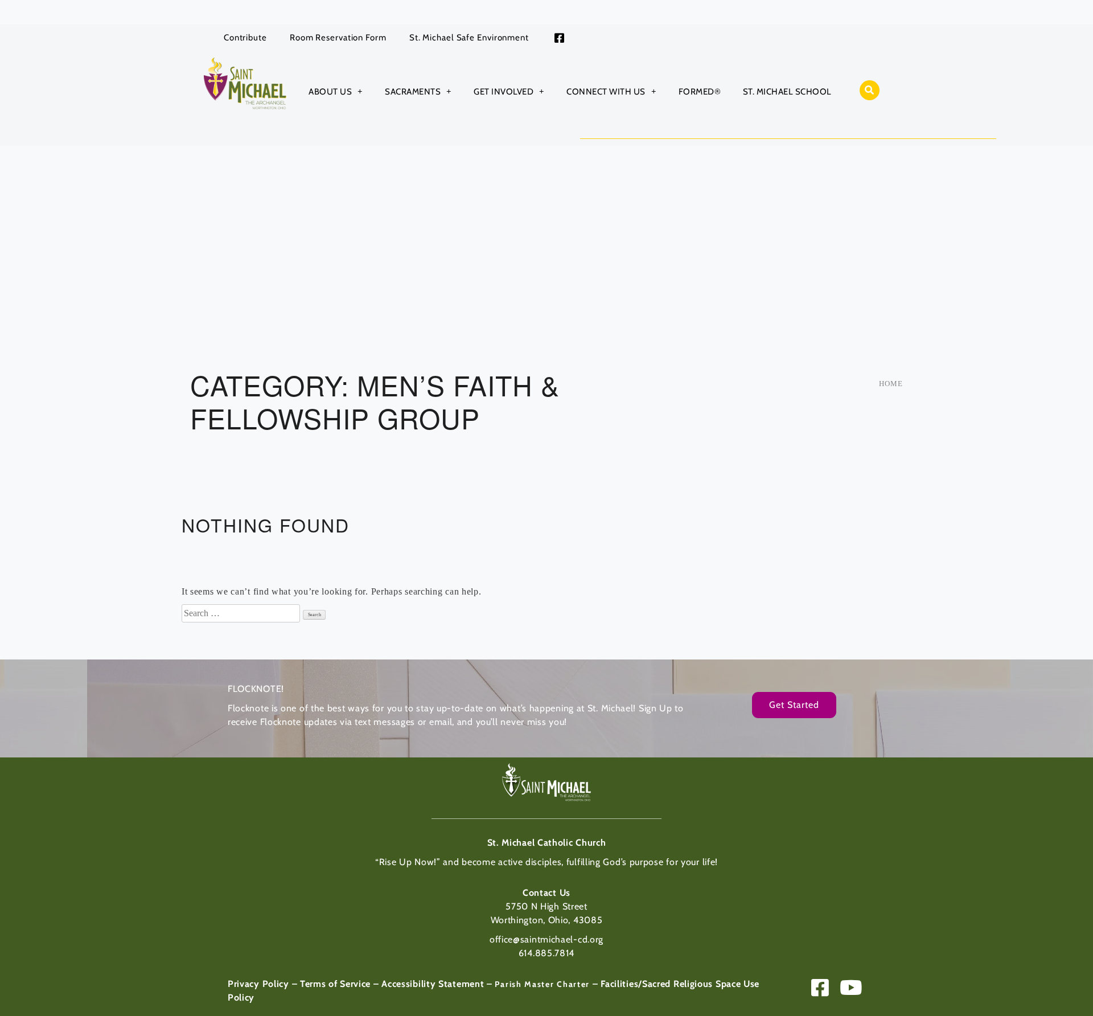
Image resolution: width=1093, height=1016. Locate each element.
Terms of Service (335, 983)
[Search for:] (242, 613)
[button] (870, 90)
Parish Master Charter (542, 984)
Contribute (245, 37)
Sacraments (413, 92)
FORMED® (700, 92)
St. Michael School (787, 92)
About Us (330, 92)
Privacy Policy (258, 983)
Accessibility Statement (432, 983)
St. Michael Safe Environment (469, 37)
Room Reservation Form (338, 37)
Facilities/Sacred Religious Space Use (680, 983)
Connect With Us (606, 92)
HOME (891, 383)
